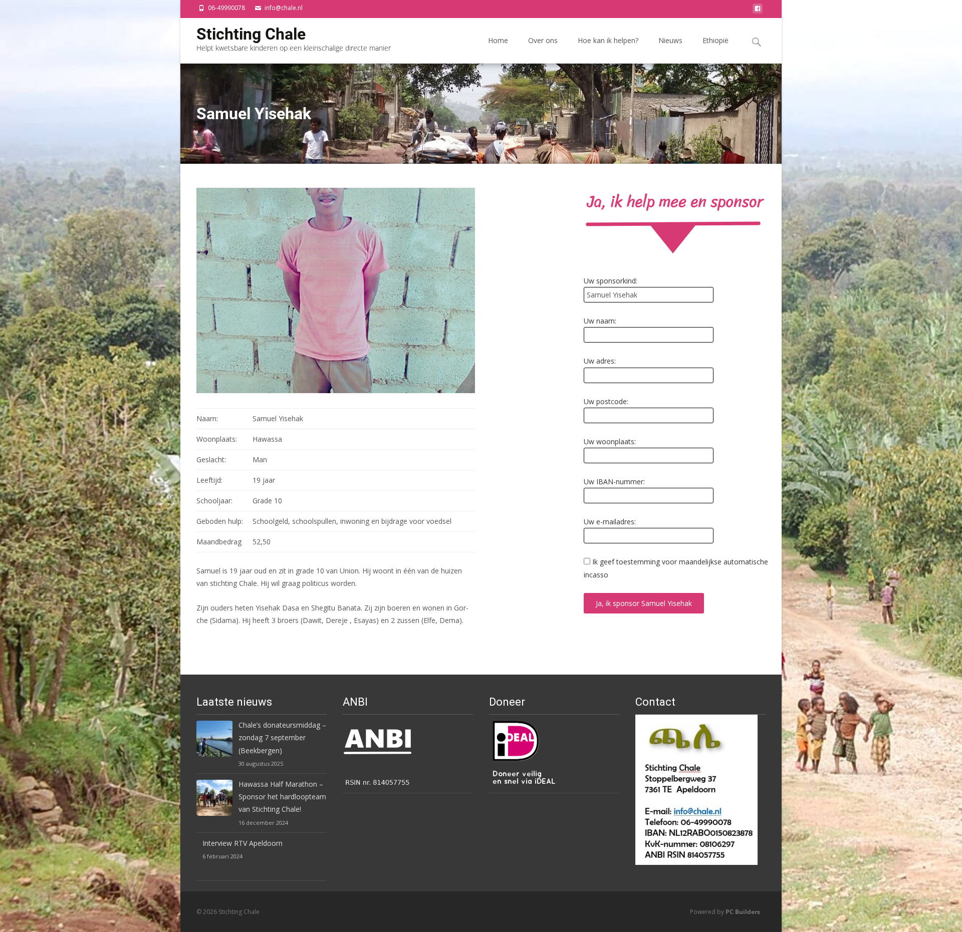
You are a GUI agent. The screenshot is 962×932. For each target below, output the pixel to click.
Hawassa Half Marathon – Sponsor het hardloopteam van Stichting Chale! (282, 796)
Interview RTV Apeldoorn (242, 843)
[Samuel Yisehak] (335, 289)
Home (498, 40)
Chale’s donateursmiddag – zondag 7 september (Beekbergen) (282, 737)
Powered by (725, 911)
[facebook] (758, 11)
